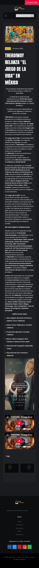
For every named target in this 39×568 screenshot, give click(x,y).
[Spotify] (17, 2)
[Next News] (27, 467)
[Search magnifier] (32, 15)
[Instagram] (9, 2)
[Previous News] (10, 467)
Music (8, 49)
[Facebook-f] (2, 2)
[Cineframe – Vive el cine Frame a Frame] (19, 8)
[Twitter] (6, 2)
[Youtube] (13, 2)
